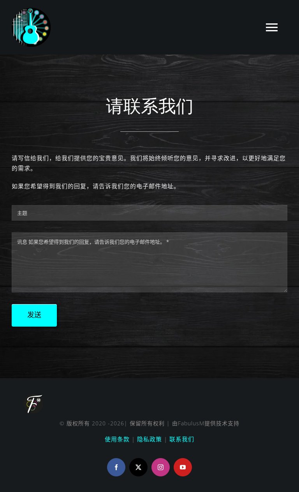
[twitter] (138, 467)
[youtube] (183, 467)
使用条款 (117, 439)
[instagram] (160, 467)
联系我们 (181, 439)
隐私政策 (149, 439)
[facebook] (116, 467)
